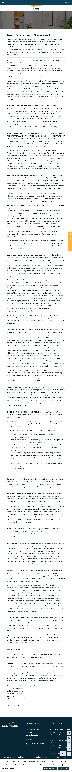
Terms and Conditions (39, 757)
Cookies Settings (8, 768)
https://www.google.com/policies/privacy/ (22, 311)
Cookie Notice (57, 764)
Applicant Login (23, 757)
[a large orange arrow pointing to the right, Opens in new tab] (10, 724)
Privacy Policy (54, 757)
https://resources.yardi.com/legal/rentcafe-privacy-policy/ (36, 47)
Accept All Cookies (50, 768)
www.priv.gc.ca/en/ (20, 699)
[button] (65, 2)
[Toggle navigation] (3, 2)
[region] (36, 765)
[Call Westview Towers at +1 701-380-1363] (69, 2)
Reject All (64, 768)
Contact (63, 757)
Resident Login (9, 757)
